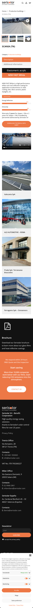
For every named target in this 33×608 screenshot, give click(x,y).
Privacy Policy (19, 605)
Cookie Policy (12, 605)
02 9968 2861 (9, 485)
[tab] (16, 96)
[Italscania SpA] (16, 176)
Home (4, 11)
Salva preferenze (16, 600)
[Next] (28, 39)
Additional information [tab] (13, 64)
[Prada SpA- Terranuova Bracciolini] (16, 251)
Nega (16, 595)
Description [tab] (8, 59)
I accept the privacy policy (12, 539)
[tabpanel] (16, 109)
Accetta (16, 590)
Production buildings (16, 11)
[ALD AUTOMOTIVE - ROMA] (16, 213)
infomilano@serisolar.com (14, 488)
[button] (30, 555)
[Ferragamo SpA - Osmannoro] (16, 291)
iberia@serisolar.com (12, 510)
